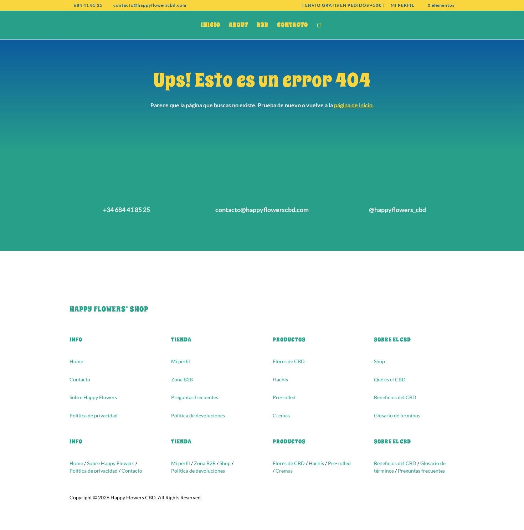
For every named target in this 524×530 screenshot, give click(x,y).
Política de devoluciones (198, 415)
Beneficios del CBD (395, 397)
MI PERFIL (402, 5)
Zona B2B (182, 379)
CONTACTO (292, 25)
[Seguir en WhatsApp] (89, 285)
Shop (379, 361)
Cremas (281, 415)
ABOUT (238, 25)
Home (76, 361)
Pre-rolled (284, 397)
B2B (262, 25)
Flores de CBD (289, 361)
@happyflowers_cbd (397, 209)
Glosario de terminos (397, 415)
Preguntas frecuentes (194, 397)
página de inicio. (354, 105)
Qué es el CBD (390, 379)
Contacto (80, 379)
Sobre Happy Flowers (93, 397)
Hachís (280, 379)
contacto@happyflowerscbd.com (262, 209)
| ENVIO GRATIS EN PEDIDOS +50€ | (343, 5)
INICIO (210, 25)
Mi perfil (180, 361)
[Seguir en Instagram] (75, 285)
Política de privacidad (94, 415)
